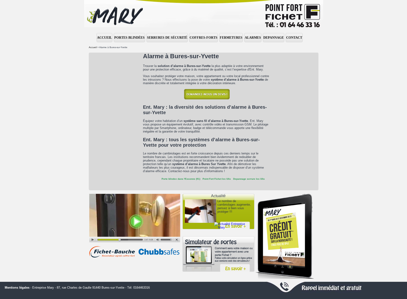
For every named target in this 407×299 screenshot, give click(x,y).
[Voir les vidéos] (134, 218)
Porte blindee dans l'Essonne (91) (181, 179)
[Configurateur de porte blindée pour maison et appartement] (218, 254)
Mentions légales (17, 287)
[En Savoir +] (232, 225)
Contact (294, 37)
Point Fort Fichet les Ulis (217, 179)
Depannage (273, 37)
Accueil (104, 37)
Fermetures (231, 37)
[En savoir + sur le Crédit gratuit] (284, 236)
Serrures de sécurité (167, 37)
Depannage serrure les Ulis (249, 179)
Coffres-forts (203, 37)
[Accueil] (203, 13)
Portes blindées (129, 37)
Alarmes (253, 37)
